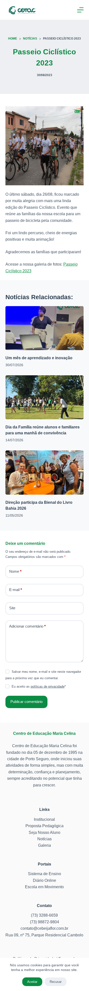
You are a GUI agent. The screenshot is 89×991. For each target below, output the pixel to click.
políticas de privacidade (48, 686)
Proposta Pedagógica (44, 826)
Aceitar (32, 982)
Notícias (44, 839)
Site (12, 608)
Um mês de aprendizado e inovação (38, 358)
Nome (15, 571)
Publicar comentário (26, 701)
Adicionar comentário (27, 626)
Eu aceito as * (39, 686)
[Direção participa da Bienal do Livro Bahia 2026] (44, 472)
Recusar (56, 982)
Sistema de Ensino (44, 874)
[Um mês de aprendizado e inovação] (44, 328)
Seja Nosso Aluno (44, 832)
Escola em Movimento (44, 887)
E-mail (15, 590)
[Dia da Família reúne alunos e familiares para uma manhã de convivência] (44, 397)
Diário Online (44, 880)
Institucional (44, 819)
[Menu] (80, 10)
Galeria (44, 845)
